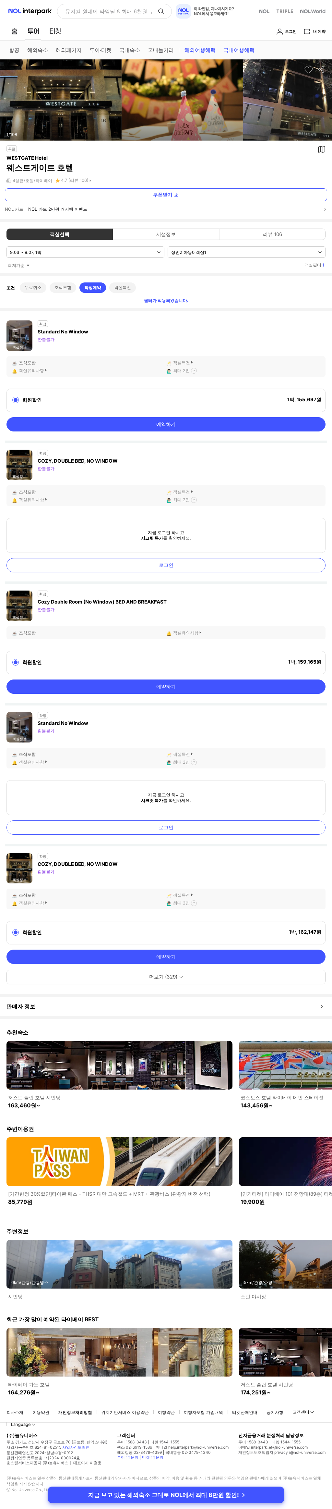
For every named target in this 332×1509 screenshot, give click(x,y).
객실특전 (122, 287)
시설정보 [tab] (166, 234)
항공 (14, 50)
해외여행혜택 (200, 50)
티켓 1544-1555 (164, 1442)
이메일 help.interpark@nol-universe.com (192, 1447)
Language (21, 1424)
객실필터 (314, 265)
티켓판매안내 (244, 1412)
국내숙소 (129, 50)
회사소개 (14, 1412)
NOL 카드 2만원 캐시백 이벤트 (57, 209)
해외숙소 (37, 50)
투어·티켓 (100, 50)
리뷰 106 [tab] (272, 234)
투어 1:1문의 (127, 1457)
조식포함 (62, 287)
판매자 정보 (20, 1006)
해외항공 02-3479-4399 (139, 1452)
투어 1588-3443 (132, 1442)
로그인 (166, 565)
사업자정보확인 (75, 1447)
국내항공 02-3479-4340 (188, 1452)
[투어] (33, 31)
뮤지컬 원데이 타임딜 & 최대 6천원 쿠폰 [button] (108, 11)
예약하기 (166, 424)
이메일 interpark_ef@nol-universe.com (273, 1447)
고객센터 (300, 1412)
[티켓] (55, 31)
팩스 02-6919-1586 (134, 1447)
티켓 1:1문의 (152, 1457)
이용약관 (40, 1412)
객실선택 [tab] (59, 234)
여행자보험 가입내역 (203, 1412)
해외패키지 (69, 50)
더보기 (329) (163, 977)
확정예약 (92, 287)
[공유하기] (322, 70)
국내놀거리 (161, 50)
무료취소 (33, 287)
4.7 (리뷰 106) (75, 180)
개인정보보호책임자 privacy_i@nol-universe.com (282, 1452)
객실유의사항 (31, 370)
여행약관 (166, 1412)
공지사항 (275, 1412)
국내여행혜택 (239, 50)
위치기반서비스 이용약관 (125, 1412)
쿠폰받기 (162, 195)
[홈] (14, 31)
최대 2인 (181, 370)
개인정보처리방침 (75, 1412)
